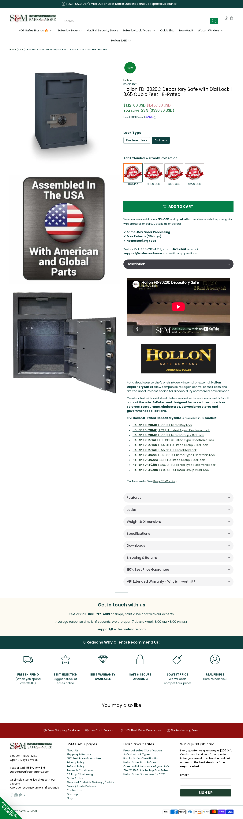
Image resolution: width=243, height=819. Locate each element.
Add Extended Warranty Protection (150, 158)
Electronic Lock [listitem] (136, 140)
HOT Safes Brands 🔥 (33, 30)
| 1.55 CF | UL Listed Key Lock (164, 450)
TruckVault (186, 30)
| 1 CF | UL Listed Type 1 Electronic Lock (171, 430)
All (21, 49)
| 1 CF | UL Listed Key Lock (162, 425)
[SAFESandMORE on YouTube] (24, 796)
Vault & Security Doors (102, 30)
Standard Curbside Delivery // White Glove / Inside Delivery (90, 784)
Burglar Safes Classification (141, 758)
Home (12, 49)
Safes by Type (68, 30)
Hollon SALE (119, 40)
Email (184, 775)
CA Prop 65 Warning (80, 774)
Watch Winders (208, 30)
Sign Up (206, 792)
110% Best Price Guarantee (84, 758)
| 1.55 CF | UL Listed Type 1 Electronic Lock (173, 440)
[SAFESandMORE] (33, 18)
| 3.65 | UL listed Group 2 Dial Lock (169, 460)
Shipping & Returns (79, 754)
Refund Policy (75, 766)
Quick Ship (167, 30)
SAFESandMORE (28, 811)
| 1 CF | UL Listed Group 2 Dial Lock (168, 435)
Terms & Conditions (80, 770)
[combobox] (136, 21)
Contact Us (74, 790)
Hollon (127, 80)
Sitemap (72, 794)
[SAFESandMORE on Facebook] (11, 796)
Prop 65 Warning (165, 481)
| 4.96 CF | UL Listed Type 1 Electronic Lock (174, 465)
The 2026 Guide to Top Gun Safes (145, 770)
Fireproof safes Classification (142, 750)
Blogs (70, 798)
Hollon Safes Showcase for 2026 (144, 774)
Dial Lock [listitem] (161, 140)
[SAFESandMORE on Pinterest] (20, 796)
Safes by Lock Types (136, 30)
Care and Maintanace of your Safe (146, 766)
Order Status (75, 778)
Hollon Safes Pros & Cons (139, 762)
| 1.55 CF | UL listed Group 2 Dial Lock (170, 445)
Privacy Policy (75, 762)
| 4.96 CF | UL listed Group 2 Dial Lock (171, 470)
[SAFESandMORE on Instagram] (16, 796)
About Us (72, 750)
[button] (178, 264)
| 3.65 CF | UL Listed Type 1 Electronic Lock (174, 455)
